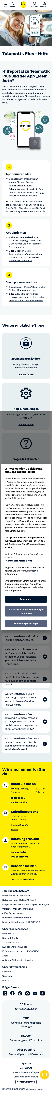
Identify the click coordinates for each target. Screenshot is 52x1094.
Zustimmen (26, 599)
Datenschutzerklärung (20, 560)
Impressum (32, 570)
